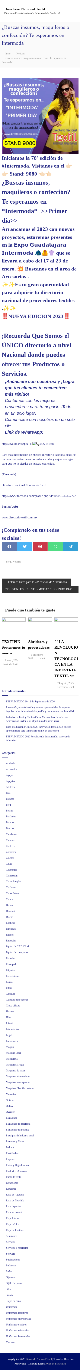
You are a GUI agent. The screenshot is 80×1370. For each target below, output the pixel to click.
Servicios (10, 1241)
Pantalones (11, 1117)
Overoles (10, 1111)
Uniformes (11, 1306)
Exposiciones (12, 976)
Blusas (9, 810)
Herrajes (10, 1011)
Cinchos (10, 857)
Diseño (9, 917)
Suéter (9, 1271)
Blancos (10, 798)
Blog (8, 561)
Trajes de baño (13, 1301)
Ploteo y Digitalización (17, 1165)
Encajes (10, 934)
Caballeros (11, 834)
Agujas (9, 775)
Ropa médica (12, 1224)
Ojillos (9, 1106)
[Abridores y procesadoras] (40, 626)
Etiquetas (10, 970)
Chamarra (11, 852)
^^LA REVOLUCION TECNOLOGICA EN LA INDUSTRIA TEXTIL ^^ (66, 659)
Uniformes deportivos (17, 1312)
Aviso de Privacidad (55, 1363)
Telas (8, 1289)
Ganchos (10, 993)
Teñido (9, 1295)
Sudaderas (11, 1265)
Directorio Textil (10, 664)
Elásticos (10, 922)
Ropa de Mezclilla (15, 1200)
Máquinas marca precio (17, 1082)
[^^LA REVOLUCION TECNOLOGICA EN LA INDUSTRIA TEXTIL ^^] (66, 626)
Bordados (11, 816)
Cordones (11, 887)
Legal (9, 1035)
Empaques (11, 928)
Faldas (9, 982)
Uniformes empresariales (18, 1318)
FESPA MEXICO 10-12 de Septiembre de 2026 (30, 701)
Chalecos (10, 846)
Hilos (9, 1017)
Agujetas (10, 781)
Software (10, 1253)
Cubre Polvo (12, 893)
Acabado (10, 763)
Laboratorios (12, 1029)
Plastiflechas (12, 1153)
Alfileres (10, 787)
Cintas (9, 863)
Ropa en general (14, 1212)
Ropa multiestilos (14, 1230)
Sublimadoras (13, 1259)
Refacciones (12, 1182)
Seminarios (11, 1236)
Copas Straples (13, 881)
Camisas (10, 840)
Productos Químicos (16, 1171)
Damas (9, 905)
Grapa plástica (13, 1005)
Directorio (11, 911)
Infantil (9, 1023)
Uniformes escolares (16, 1324)
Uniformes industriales (17, 1330)
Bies (8, 792)
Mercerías (11, 1094)
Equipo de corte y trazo (17, 952)
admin (43, 658)
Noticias (20, 53)
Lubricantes (12, 1041)
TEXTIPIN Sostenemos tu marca (13, 647)
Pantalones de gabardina (18, 1123)
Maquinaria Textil (15, 1064)
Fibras (9, 987)
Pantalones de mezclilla (17, 1129)
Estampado (11, 964)
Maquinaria (11, 1058)
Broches (10, 828)
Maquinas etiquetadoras (18, 1076)
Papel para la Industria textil (20, 1135)
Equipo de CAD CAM (17, 946)
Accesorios (11, 769)
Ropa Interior (12, 1218)
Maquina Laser (13, 1052)
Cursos (9, 899)
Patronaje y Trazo (15, 1141)
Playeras (10, 1159)
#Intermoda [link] (15, 166)
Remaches (11, 1188)
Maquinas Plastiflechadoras (20, 1088)
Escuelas (10, 958)
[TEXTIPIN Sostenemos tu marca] (14, 626)
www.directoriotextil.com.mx (19, 517)
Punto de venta (13, 1176)
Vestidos (10, 1342)
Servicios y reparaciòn (17, 1247)
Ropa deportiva (13, 1206)
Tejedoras (11, 1277)
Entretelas (11, 940)
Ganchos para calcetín (17, 999)
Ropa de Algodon (15, 1194)
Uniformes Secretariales (18, 1336)
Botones (10, 822)
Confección (11, 875)
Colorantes (11, 869)
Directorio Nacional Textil (24, 9)
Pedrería (10, 1147)
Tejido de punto (14, 1283)
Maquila (10, 1046)
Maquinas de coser (15, 1070)
